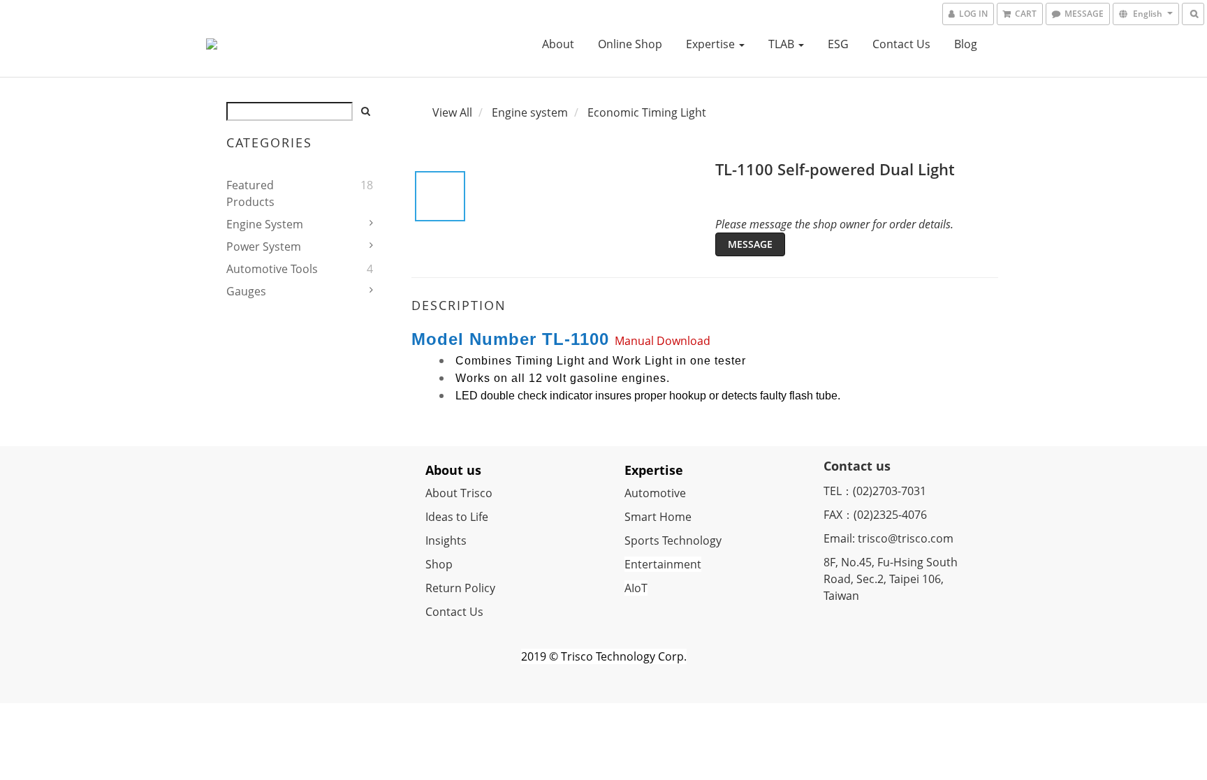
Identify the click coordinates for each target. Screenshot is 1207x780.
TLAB (782, 44)
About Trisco (458, 493)
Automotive (655, 493)
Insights (446, 540)
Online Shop (630, 44)
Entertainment (662, 564)
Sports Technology (673, 540)
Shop (439, 564)
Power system (263, 246)
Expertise (712, 44)
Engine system (264, 224)
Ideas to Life (456, 516)
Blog (965, 44)
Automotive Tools (272, 269)
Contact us (901, 44)
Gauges (246, 291)
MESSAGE (750, 244)
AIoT (636, 588)
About (558, 44)
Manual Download (662, 340)
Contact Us (454, 611)
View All (452, 112)
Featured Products (250, 193)
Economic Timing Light (646, 112)
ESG (838, 44)
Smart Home (658, 516)
